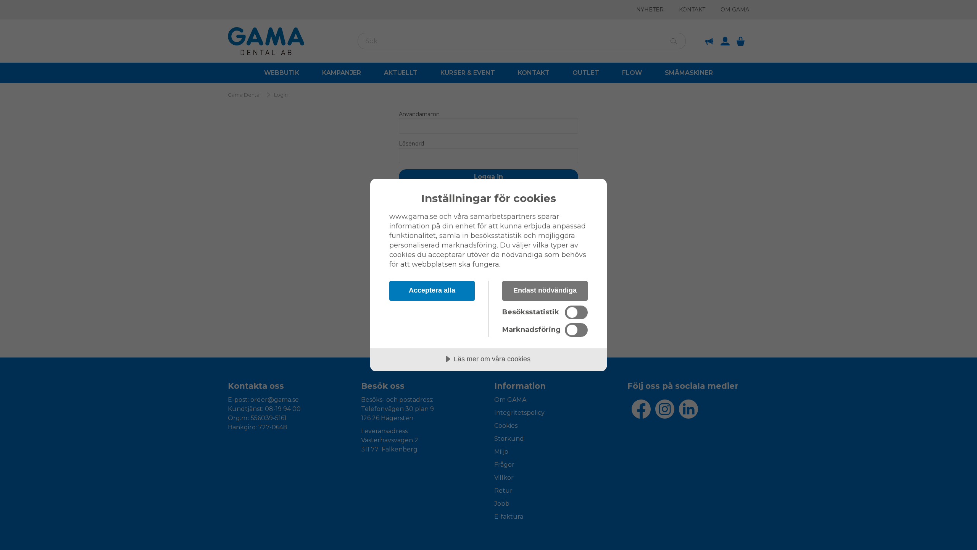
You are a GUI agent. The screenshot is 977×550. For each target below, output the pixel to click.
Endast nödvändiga (545, 290)
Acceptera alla (432, 290)
